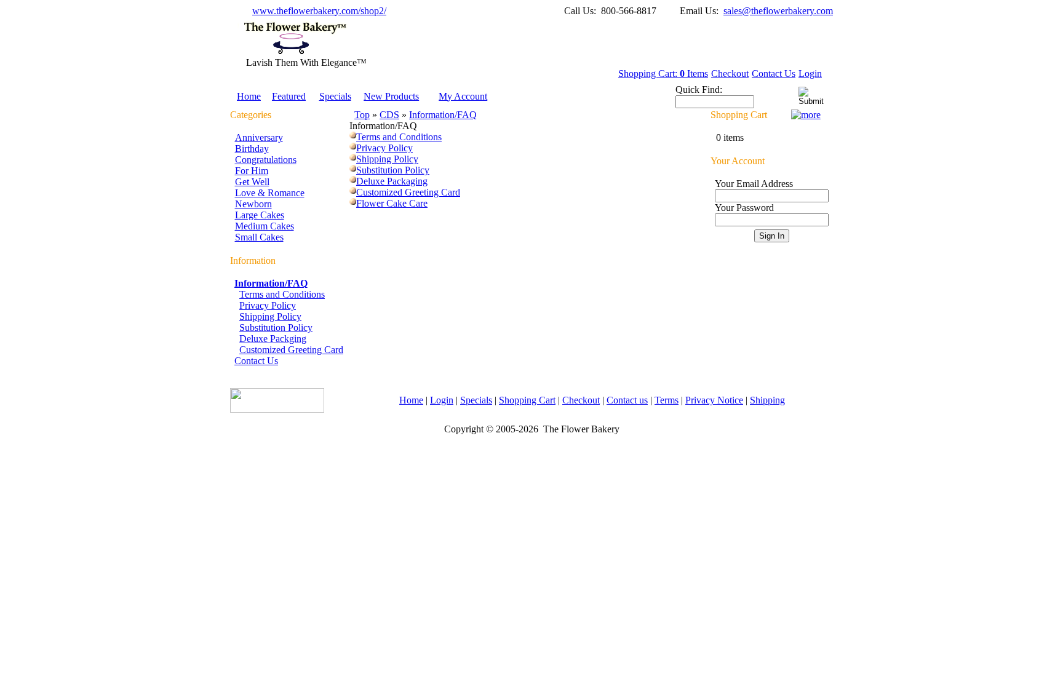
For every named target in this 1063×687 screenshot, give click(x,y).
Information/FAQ (443, 114)
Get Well (252, 182)
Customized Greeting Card (291, 349)
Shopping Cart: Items (663, 73)
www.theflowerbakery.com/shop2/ (319, 11)
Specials (335, 96)
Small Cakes (259, 237)
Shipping (767, 400)
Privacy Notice (714, 400)
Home (249, 96)
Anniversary (259, 137)
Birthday (252, 148)
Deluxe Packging (272, 338)
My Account (463, 96)
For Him (251, 170)
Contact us (627, 400)
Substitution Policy (276, 327)
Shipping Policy (270, 316)
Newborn (253, 204)
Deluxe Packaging (392, 181)
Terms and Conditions (282, 294)
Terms (667, 400)
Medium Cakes (264, 226)
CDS (389, 114)
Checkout (730, 73)
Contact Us (773, 73)
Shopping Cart (527, 400)
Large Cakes (259, 215)
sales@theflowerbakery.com (778, 11)
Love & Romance (270, 193)
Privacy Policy (267, 305)
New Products (391, 96)
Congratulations (266, 159)
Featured (289, 96)
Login (810, 73)
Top (362, 114)
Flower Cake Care (392, 203)
